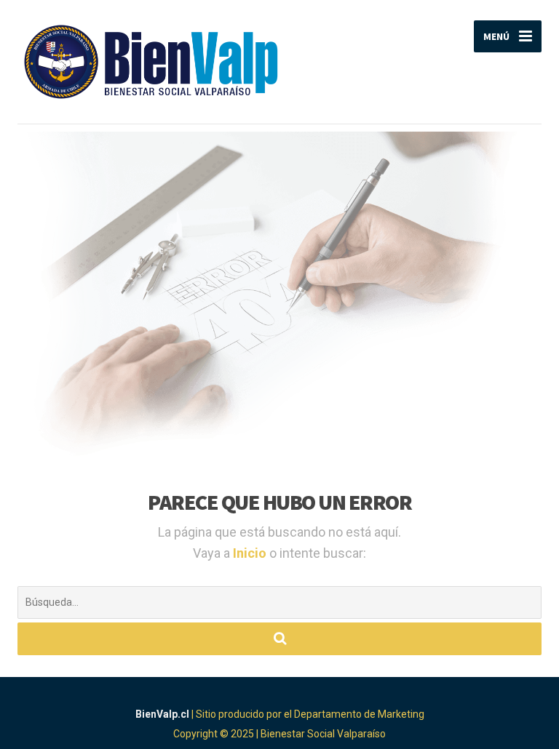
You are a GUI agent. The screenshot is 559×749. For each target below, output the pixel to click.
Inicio (251, 553)
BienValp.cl (162, 714)
